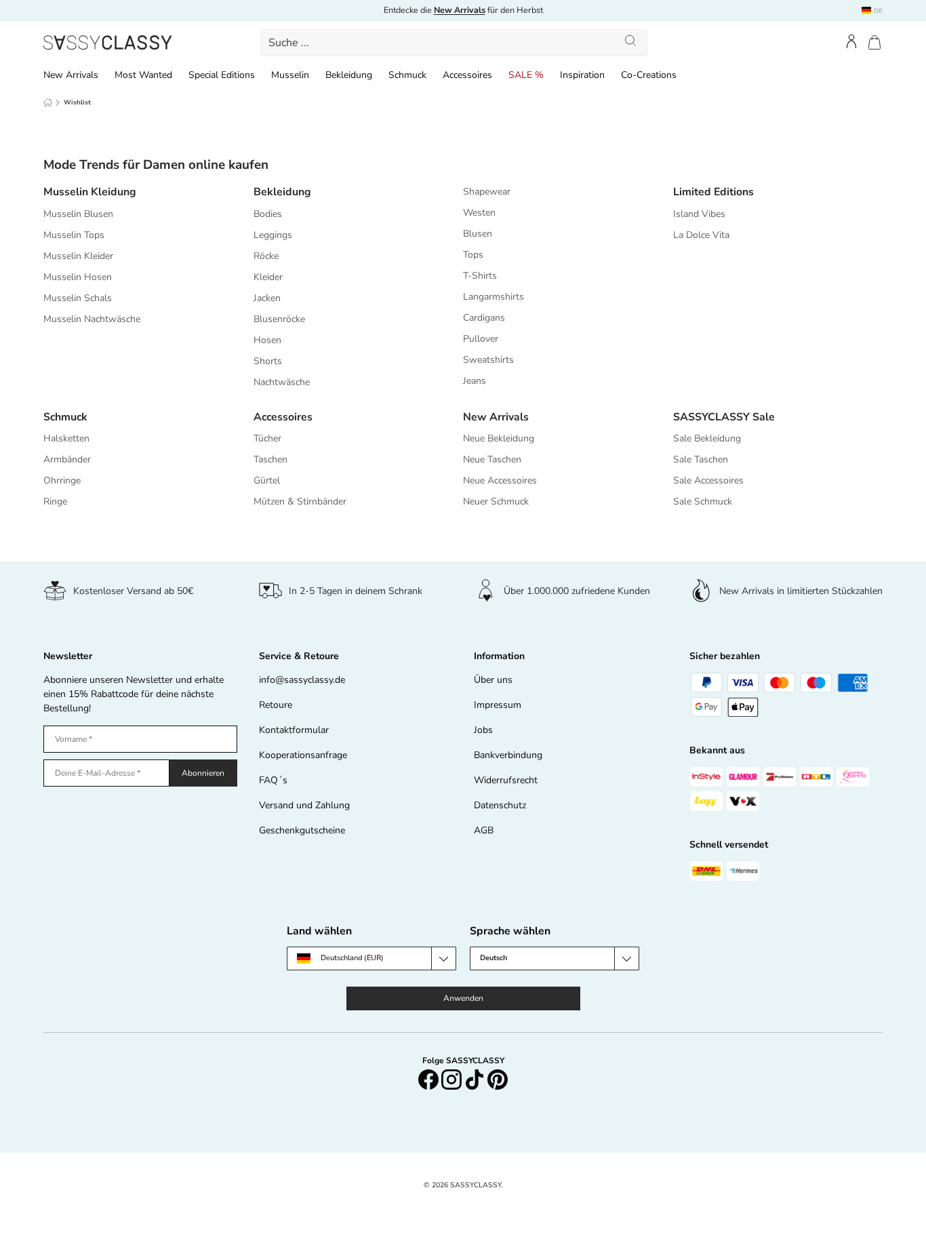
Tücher (267, 438)
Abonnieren (203, 773)
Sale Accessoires (708, 480)
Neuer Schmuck (496, 501)
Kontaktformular (294, 730)
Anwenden (463, 998)
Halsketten (66, 438)
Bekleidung (348, 74)
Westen (479, 212)
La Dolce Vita (701, 235)
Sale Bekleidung (707, 438)
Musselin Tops (73, 235)
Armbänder (67, 459)
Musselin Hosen (77, 277)
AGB (484, 830)
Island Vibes (699, 213)
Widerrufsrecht (506, 780)
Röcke (266, 256)
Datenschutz (500, 805)
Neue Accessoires (500, 480)
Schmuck (407, 74)
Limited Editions (713, 191)
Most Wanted (143, 74)
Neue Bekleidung (498, 438)
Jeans (474, 380)
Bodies (268, 213)
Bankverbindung (508, 755)
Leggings (273, 235)
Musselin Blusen (78, 213)
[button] (874, 42)
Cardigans (484, 317)
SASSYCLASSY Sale (724, 417)
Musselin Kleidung (89, 191)
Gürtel (267, 480)
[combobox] (453, 42)
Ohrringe (62, 480)
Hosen (267, 340)
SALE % (526, 74)
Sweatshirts (488, 359)
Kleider (268, 277)
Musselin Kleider (78, 256)
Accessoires (467, 74)
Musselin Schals (77, 298)
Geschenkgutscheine (302, 830)
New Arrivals (70, 74)
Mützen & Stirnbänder (300, 501)
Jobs (483, 730)
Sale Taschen (700, 459)
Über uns (493, 679)
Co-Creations (649, 74)
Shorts (268, 361)
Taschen (270, 459)
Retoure (275, 704)
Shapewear (486, 191)
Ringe (55, 501)
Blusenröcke (279, 319)
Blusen (477, 233)
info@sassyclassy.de (302, 679)
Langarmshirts (493, 296)
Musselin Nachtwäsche (91, 319)
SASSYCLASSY (475, 1185)
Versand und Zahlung (304, 805)
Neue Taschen (492, 459)
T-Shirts (480, 275)
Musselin (290, 74)
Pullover (480, 338)
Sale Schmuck (702, 501)
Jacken (267, 298)
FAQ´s (273, 780)
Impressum (497, 704)
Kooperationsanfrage (303, 755)
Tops (473, 254)
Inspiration (582, 74)
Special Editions (221, 74)
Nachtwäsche (282, 382)
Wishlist (77, 102)
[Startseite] (47, 102)
